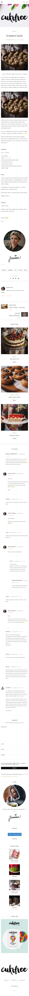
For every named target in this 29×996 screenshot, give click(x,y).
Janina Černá (9, 287)
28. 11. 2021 (14, 909)
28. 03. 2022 (14, 862)
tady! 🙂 (24, 133)
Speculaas (14, 907)
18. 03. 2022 (14, 878)
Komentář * (4, 726)
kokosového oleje (7, 158)
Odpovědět (9, 456)
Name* (2, 744)
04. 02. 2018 (20, 39)
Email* (3, 749)
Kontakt (6, 980)
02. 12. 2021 (14, 893)
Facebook (3, 295)
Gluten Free (10, 270)
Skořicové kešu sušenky (14, 397)
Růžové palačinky (14, 860)
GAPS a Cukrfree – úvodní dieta (17, 307)
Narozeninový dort (14, 359)
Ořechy (25, 270)
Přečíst (14, 362)
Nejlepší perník (14, 892)
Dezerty (14, 31)
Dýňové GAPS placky (14, 315)
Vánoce (17, 394)
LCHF (15, 270)
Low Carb (20, 270)
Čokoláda (4, 270)
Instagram (9, 295)
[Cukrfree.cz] (14, 17)
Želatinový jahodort (14, 435)
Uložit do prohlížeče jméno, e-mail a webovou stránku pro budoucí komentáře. (13, 764)
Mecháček (14, 876)
